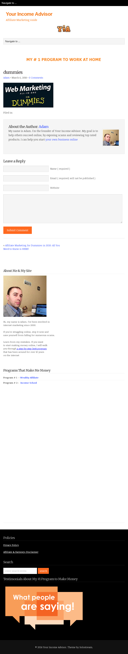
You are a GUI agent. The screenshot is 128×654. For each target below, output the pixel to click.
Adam (6, 77)
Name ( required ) (60, 168)
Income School (28, 382)
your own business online (62, 139)
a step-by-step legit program (31, 348)
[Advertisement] (28, 457)
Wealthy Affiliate (29, 377)
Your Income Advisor (29, 14)
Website (54, 187)
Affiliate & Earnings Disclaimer (20, 552)
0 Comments (36, 77)
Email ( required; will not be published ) (72, 178)
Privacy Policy (11, 545)
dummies (12, 72)
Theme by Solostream (80, 647)
